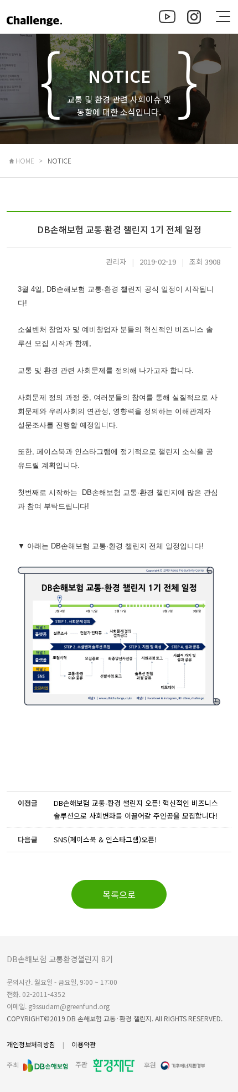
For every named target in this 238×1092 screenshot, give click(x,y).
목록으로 (119, 894)
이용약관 (83, 1044)
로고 (34, 26)
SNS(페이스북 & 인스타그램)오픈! (105, 839)
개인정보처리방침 (31, 1044)
